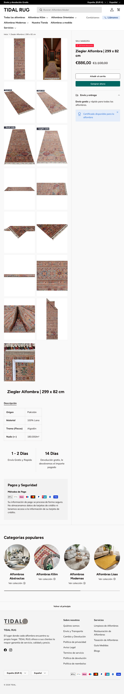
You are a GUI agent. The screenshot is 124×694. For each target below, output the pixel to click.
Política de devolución (74, 658)
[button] (118, 9)
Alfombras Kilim (47, 574)
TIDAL (13, 685)
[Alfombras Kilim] (47, 557)
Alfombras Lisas (107, 574)
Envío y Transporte (73, 631)
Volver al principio (62, 606)
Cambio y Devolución (74, 636)
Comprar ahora (98, 83)
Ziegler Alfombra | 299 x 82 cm (23, 34)
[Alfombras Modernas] (77, 557)
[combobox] (69, 10)
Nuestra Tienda (40, 22)
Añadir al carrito (98, 76)
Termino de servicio (73, 652)
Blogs (97, 650)
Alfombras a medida (61, 22)
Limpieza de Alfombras (106, 625)
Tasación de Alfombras (106, 640)
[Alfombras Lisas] (107, 557)
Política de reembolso (74, 663)
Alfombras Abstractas (17, 576)
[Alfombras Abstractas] (17, 557)
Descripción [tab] (10, 403)
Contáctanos (92, 17)
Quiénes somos (71, 625)
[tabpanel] (36, 424)
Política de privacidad (74, 642)
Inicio (6, 34)
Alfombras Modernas (77, 576)
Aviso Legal (69, 647)
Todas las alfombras (14, 17)
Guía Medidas (101, 645)
